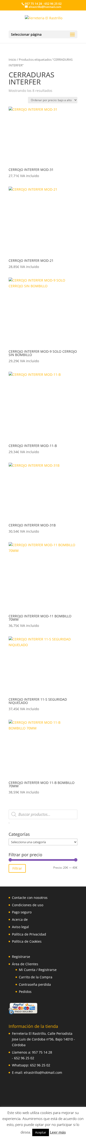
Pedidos (25, 991)
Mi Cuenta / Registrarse (38, 969)
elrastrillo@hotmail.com (43, 1072)
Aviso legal (20, 927)
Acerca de (20, 919)
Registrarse (21, 956)
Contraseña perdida (35, 984)
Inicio (12, 59)
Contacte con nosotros (30, 897)
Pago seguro (22, 912)
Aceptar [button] (40, 1132)
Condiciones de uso (27, 905)
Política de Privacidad (29, 934)
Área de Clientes (25, 964)
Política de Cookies (27, 941)
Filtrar (17, 868)
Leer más (58, 1132)
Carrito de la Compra (35, 977)
